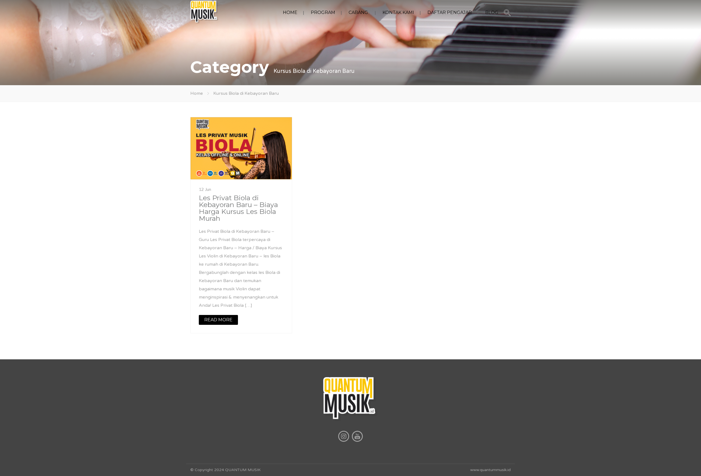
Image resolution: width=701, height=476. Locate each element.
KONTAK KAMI (398, 12)
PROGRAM (323, 12)
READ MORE (218, 319)
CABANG (358, 12)
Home (196, 93)
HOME (290, 12)
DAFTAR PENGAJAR (449, 12)
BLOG (491, 12)
